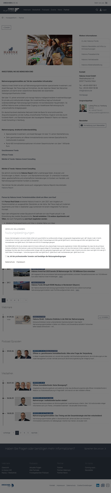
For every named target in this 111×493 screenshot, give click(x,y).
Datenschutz (10, 262)
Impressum (20, 262)
